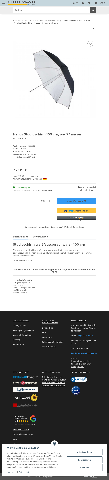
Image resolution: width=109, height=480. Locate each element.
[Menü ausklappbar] (3, 1)
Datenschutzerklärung (23, 434)
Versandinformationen (23, 335)
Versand (34, 176)
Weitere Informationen (74, 227)
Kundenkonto (19, 344)
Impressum (11, 472)
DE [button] (73, 2)
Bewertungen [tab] (40, 236)
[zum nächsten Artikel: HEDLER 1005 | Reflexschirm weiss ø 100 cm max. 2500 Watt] (93, 28)
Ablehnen (84, 467)
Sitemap (16, 339)
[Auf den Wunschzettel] (90, 43)
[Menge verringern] (16, 201)
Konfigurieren (84, 460)
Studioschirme (29, 154)
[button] (83, 3)
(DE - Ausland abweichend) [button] (42, 190)
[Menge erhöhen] (49, 201)
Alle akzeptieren (84, 452)
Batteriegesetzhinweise (52, 342)
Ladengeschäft (19, 325)
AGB (44, 332)
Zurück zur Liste (21, 20)
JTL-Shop (95, 476)
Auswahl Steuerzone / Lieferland (28, 179)
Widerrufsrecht (49, 346)
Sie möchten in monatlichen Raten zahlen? (55, 227)
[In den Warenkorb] (15, 37)
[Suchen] (93, 10)
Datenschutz (24, 472)
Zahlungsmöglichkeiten (23, 330)
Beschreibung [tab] (20, 236)
